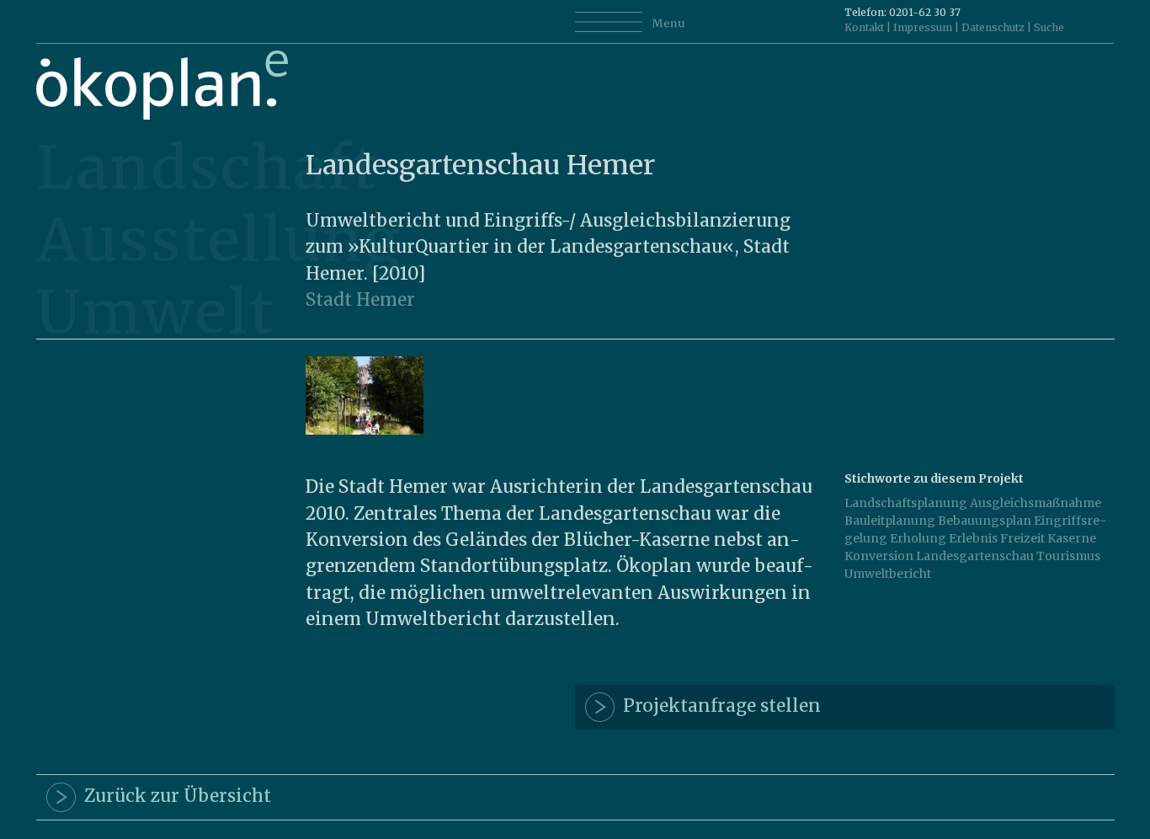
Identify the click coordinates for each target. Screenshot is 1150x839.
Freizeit (1022, 538)
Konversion (878, 556)
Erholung (918, 538)
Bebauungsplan (984, 520)
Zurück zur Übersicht (173, 797)
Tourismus (1068, 556)
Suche (1049, 27)
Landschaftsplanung (905, 502)
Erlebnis (973, 538)
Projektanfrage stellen (718, 707)
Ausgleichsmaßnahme (1035, 502)
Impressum (922, 27)
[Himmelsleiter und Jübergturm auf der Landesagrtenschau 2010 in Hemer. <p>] (364, 430)
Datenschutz (993, 27)
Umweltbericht (887, 573)
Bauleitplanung (889, 520)
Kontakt (864, 27)
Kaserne (1071, 538)
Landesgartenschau (975, 556)
